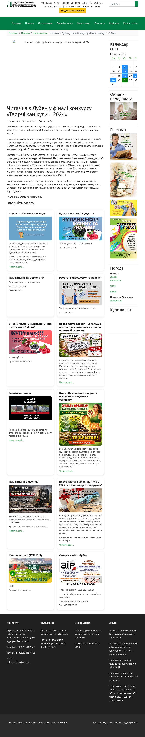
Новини (29, 23)
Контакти (99, 23)
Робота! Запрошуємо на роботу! (80, 277)
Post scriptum (130, 23)
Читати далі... (16, 266)
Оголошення (45, 23)
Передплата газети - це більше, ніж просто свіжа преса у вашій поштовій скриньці (80, 327)
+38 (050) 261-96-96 (50, 3)
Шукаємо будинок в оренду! (27, 213)
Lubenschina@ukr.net (92, 3)
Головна (16, 23)
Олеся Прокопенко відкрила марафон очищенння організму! (78, 396)
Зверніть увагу (65, 23)
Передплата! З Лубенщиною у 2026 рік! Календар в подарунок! (80, 483)
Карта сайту (99, 722)
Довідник (114, 23)
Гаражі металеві (20, 393)
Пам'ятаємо (83, 23)
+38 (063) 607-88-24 (70, 3)
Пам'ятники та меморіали (26, 277)
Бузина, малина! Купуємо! (76, 213)
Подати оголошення (72, 10)
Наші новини (12, 121)
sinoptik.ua (116, 300)
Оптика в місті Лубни (73, 555)
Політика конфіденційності (123, 722)
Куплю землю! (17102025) (25, 555)
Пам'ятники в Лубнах (23, 481)
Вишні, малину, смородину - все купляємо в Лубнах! (30, 325)
